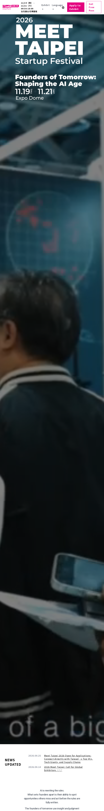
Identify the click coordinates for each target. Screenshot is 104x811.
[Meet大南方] (11, 7)
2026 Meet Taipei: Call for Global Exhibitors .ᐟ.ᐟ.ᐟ (63, 768)
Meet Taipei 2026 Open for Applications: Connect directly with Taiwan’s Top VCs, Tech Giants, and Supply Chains (68, 759)
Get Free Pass (91, 7)
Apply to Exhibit (75, 7)
